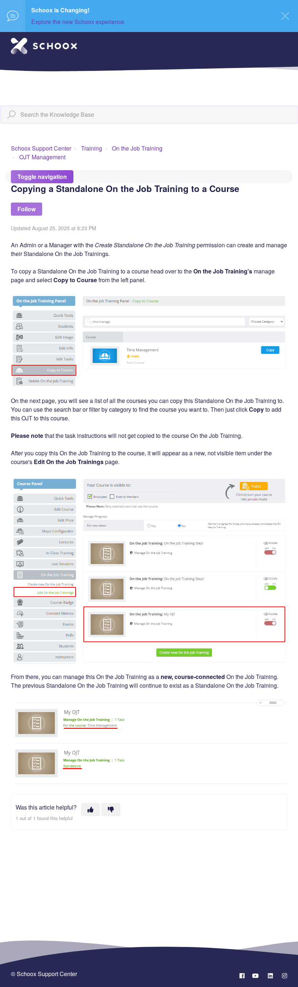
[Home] (44, 46)
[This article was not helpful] (110, 809)
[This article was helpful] (90, 809)
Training (91, 148)
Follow (26, 209)
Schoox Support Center (41, 148)
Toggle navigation (42, 176)
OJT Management (42, 157)
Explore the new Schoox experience (77, 21)
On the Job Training (137, 148)
